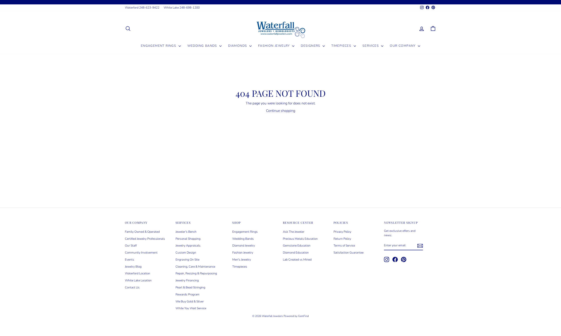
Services (371, 46)
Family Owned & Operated (142, 232)
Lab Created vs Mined (297, 259)
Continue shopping (280, 110)
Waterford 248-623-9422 (142, 7)
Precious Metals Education (300, 239)
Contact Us (132, 287)
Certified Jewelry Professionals (145, 239)
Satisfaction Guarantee (349, 252)
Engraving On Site (187, 259)
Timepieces (341, 46)
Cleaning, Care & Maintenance (195, 267)
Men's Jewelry (241, 259)
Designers (311, 46)
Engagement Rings (159, 46)
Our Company (403, 46)
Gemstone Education (297, 245)
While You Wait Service (191, 308)
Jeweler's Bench (186, 232)
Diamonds (238, 46)
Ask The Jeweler (293, 232)
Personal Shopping (188, 239)
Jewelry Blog (133, 267)
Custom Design (186, 252)
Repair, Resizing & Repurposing (196, 273)
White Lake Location (138, 280)
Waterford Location (137, 273)
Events (129, 259)
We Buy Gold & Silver (190, 301)
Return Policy (342, 239)
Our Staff (131, 245)
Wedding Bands (202, 46)
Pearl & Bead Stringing (190, 287)
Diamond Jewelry (243, 245)
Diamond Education (296, 252)
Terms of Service (344, 245)
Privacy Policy (342, 232)
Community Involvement (141, 252)
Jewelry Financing (187, 280)
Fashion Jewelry (274, 46)
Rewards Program (187, 294)
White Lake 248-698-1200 (182, 7)
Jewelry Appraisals (188, 245)
